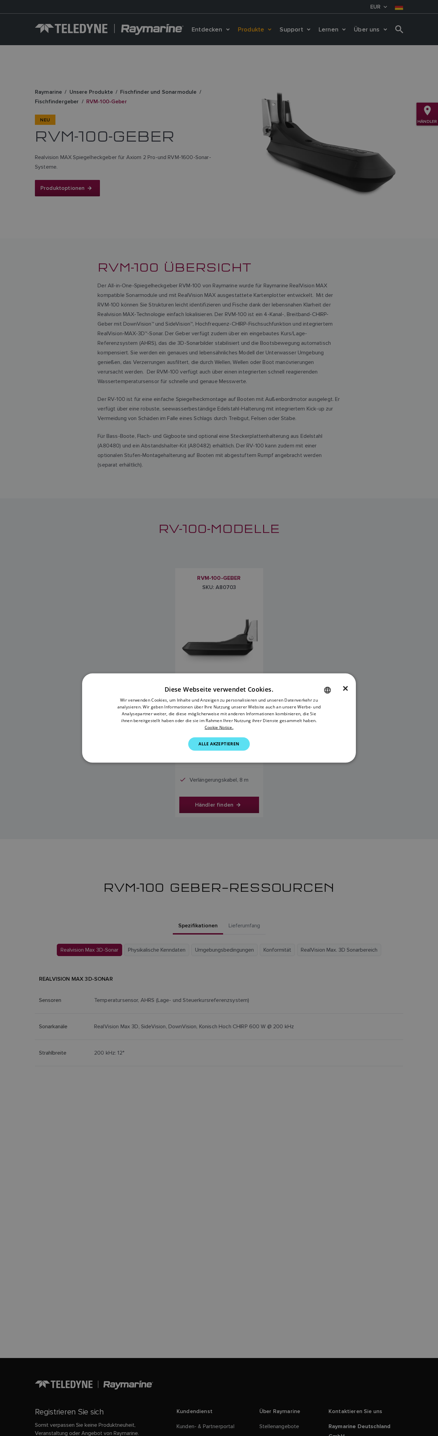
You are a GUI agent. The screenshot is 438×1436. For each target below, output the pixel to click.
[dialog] (219, 718)
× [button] (345, 688)
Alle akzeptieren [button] (218, 744)
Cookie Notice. (219, 727)
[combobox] (327, 690)
